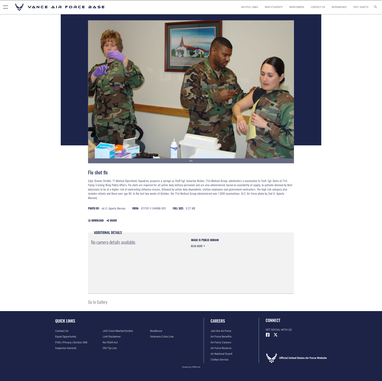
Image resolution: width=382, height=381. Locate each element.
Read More (197, 246)
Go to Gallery (97, 302)
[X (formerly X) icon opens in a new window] (275, 335)
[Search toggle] (376, 7)
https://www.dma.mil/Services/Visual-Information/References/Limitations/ (226, 265)
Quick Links (65, 321)
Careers (218, 321)
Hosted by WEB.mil (191, 367)
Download (97, 220)
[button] (5, 7)
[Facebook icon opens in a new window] (268, 335)
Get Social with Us (279, 329)
